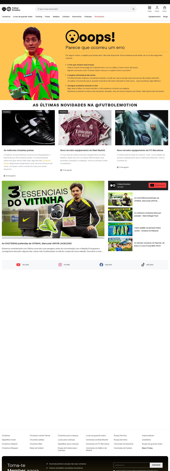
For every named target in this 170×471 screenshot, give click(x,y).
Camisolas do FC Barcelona (97, 444)
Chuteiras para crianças (68, 435)
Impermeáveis (148, 435)
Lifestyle (66, 17)
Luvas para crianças (66, 440)
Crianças (88, 17)
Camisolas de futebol (123, 448)
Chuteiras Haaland (9, 444)
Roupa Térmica (120, 435)
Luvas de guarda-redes (22, 17)
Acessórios (77, 17)
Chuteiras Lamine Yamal (40, 435)
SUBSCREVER (156, 465)
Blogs (165, 17)
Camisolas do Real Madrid (97, 440)
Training (38, 17)
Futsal (47, 17)
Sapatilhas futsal (9, 440)
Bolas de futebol (36, 448)
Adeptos (56, 17)
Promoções (99, 17)
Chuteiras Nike (36, 444)
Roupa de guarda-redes (152, 444)
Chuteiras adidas (37, 440)
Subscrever (160, 185)
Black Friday (147, 448)
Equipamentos (155, 17)
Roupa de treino (120, 440)
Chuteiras (6, 17)
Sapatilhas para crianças (68, 444)
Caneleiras (146, 440)
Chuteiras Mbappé (10, 448)
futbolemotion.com (101, 67)
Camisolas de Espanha (123, 444)
